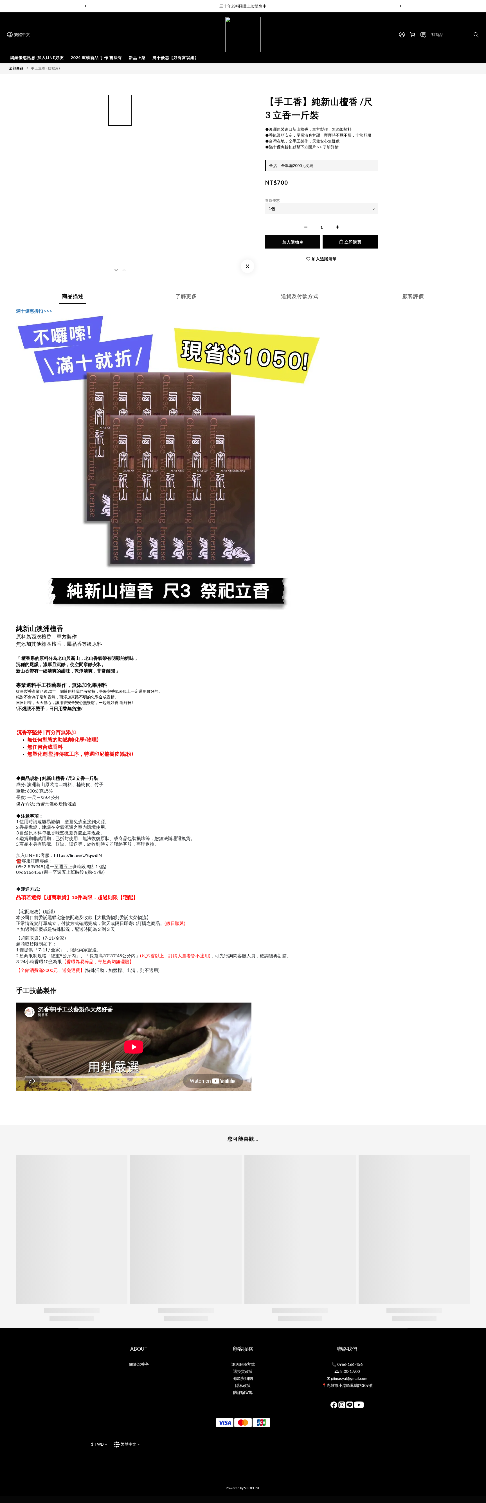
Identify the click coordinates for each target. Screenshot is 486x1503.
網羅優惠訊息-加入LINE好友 (37, 57)
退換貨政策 (243, 1371)
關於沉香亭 (139, 1364)
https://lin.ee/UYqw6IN (78, 855)
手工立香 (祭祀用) (45, 68)
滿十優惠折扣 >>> (34, 310)
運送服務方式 (243, 1364)
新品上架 (137, 57)
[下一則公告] (400, 6)
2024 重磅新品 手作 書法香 (96, 57)
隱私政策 (243, 1385)
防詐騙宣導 (243, 1392)
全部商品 (16, 68)
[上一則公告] (85, 6)
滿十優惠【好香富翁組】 (175, 57)
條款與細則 (243, 1378)
